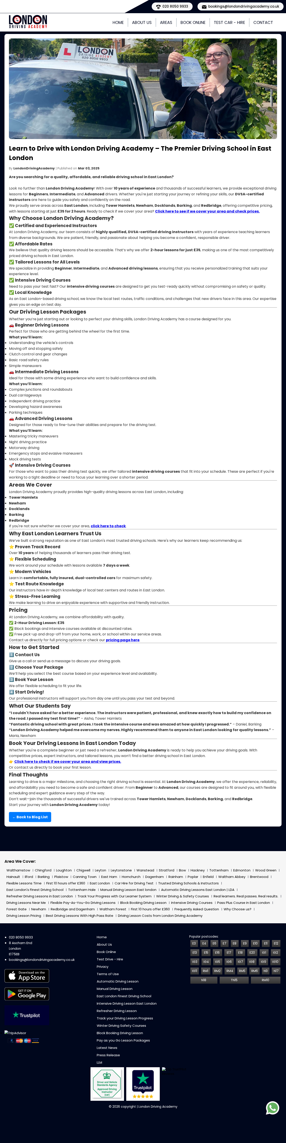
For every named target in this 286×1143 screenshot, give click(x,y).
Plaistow (61, 876)
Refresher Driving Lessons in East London (39, 896)
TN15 (234, 980)
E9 (245, 943)
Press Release (108, 1055)
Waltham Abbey (231, 876)
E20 (252, 952)
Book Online (193, 22)
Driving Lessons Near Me (26, 902)
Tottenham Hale (82, 889)
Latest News (107, 1047)
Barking (44, 876)
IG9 (263, 962)
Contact (263, 22)
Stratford (166, 870)
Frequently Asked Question (197, 909)
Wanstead (145, 870)
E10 (255, 943)
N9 (266, 971)
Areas (166, 22)
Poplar (193, 876)
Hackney (198, 870)
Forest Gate (16, 909)
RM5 (242, 971)
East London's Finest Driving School (34, 889)
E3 (194, 943)
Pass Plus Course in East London (243, 902)
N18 (203, 980)
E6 (214, 943)
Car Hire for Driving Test (134, 883)
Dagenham (154, 876)
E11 (265, 943)
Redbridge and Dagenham (73, 909)
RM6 (254, 971)
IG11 (194, 971)
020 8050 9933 (21, 937)
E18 (240, 952)
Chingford (43, 870)
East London (100, 883)
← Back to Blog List (30, 817)
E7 (224, 943)
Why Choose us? (237, 909)
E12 (276, 943)
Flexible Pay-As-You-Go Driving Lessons (83, 902)
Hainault (13, 876)
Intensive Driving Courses (191, 902)
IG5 (217, 962)
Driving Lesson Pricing (23, 915)
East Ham (109, 876)
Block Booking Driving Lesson (143, 902)
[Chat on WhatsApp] (272, 1108)
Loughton (64, 870)
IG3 (194, 962)
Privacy (102, 966)
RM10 (265, 980)
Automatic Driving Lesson (118, 981)
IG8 (251, 962)
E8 (234, 943)
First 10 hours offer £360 (65, 883)
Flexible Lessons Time (24, 883)
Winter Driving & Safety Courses (182, 896)
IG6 (229, 962)
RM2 (217, 971)
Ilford (29, 876)
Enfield (208, 876)
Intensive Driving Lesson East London (127, 1003)
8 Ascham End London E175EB (20, 948)
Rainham (175, 876)
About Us (142, 22)
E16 (217, 952)
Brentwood (259, 876)
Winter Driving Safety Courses (121, 1025)
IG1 (264, 952)
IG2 (275, 952)
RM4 (230, 971)
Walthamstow (18, 870)
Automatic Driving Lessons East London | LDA (197, 889)
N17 (276, 971)
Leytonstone (121, 870)
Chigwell (83, 870)
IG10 (275, 962)
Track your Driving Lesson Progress (125, 1018)
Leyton (100, 870)
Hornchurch (131, 876)
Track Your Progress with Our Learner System (114, 896)
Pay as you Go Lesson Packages (123, 1040)
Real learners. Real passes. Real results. (246, 896)
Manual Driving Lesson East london (128, 889)
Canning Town (85, 876)
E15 (206, 952)
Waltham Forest (112, 909)
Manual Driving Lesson (114, 988)
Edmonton (241, 870)
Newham (38, 909)
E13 (195, 952)
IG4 (206, 962)
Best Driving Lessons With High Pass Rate (79, 915)
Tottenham (219, 870)
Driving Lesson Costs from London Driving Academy (160, 915)
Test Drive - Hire (110, 959)
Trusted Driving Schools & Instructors (188, 883)
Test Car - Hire (229, 22)
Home (118, 22)
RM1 (205, 971)
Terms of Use (108, 974)
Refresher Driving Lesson (117, 1010)
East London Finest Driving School (124, 996)
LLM (99, 1062)
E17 (229, 952)
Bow (182, 870)
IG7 (240, 962)
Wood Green (265, 870)
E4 (204, 943)
